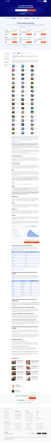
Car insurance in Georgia (7, 426)
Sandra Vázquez (15, 53)
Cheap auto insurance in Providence (40, 427)
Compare (5, 411)
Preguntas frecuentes (6, 66)
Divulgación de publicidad (14, 57)
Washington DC (14, 292)
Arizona (13, 285)
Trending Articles (17, 411)
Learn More (27, 411)
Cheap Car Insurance (6, 417)
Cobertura (13, 229)
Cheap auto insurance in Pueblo (18, 427)
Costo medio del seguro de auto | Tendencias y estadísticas (35, 372)
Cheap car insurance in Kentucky (7, 423)
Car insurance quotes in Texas (29, 429)
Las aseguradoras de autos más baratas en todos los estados (7, 59)
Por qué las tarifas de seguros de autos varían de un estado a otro (7, 62)
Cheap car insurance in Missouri (29, 423)
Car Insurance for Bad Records (18, 414)
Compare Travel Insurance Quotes (29, 420)
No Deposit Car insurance (7, 418)
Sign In (45, 1)
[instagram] (32, 433)
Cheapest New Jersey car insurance (40, 426)
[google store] (44, 433)
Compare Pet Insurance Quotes (29, 414)
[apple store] (39, 433)
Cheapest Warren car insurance (18, 426)
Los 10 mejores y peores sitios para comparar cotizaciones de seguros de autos (35, 377)
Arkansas (13, 286)
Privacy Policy (37, 417)
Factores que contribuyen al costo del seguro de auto (7, 54)
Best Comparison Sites (6, 414)
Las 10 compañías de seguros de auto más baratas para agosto (20, 377)
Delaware (13, 293)
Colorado (13, 289)
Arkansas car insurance (6, 427)
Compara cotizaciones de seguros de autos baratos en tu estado (7, 65)
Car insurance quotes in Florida (7, 429)
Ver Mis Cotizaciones (31, 242)
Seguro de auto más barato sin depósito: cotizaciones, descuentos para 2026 (35, 361)
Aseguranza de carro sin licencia (18, 161)
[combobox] (17, 231)
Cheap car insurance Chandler (18, 429)
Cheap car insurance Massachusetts (40, 429)
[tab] (22, 27)
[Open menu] (4, 1)
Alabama (13, 282)
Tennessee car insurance (28, 427)
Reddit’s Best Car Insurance (18, 417)
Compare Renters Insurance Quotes (29, 417)
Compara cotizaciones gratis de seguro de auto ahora (20, 366)
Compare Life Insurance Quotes (29, 418)
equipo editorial (31, 56)
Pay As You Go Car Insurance (18, 418)
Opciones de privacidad (13, 439)
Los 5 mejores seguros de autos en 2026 (20, 361)
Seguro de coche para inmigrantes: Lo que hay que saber (20, 372)
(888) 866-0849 (40, 1)
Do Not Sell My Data (38, 418)
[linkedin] (34, 433)
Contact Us (37, 414)
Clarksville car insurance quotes (18, 423)
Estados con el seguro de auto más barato (7, 56)
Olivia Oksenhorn (21, 53)
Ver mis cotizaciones (31, 10)
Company (37, 411)
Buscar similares (15, 34)
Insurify (12, 136)
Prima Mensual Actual (14, 232)
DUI (13, 160)
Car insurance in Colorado (28, 426)
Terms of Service (38, 420)
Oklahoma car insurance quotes (39, 423)
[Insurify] (8, 1)
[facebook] (28, 433)
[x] (30, 433)
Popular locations (7, 421)
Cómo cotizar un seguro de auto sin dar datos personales (35, 366)
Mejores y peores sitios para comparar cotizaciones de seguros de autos (23, 140)
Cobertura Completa (15, 230)
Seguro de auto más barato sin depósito (19, 269)
